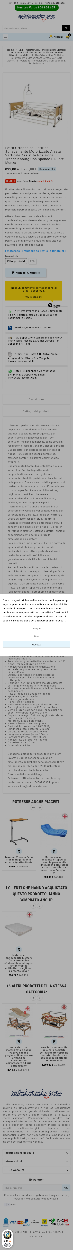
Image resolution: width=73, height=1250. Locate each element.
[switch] (7, 1245)
